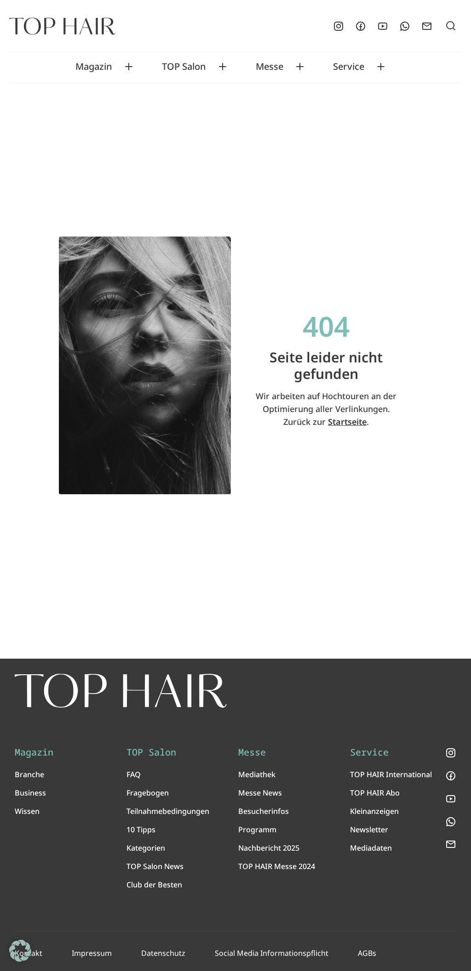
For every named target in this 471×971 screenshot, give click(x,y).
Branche (29, 774)
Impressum (92, 953)
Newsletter (369, 829)
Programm (257, 829)
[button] (20, 951)
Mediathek (257, 774)
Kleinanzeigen (374, 811)
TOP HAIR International (391, 774)
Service (348, 66)
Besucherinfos (263, 811)
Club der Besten (154, 885)
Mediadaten (371, 848)
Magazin (93, 66)
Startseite (347, 421)
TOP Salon (184, 66)
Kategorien (145, 848)
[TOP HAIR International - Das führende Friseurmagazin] (121, 690)
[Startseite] (62, 26)
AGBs (367, 953)
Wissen (27, 811)
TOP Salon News (155, 866)
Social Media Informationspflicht (271, 953)
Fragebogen (147, 793)
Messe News (260, 793)
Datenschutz (163, 953)
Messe (269, 66)
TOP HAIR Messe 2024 (276, 866)
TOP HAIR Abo (375, 793)
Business (30, 793)
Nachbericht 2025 (268, 848)
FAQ (133, 774)
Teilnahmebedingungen (167, 811)
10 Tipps (140, 829)
